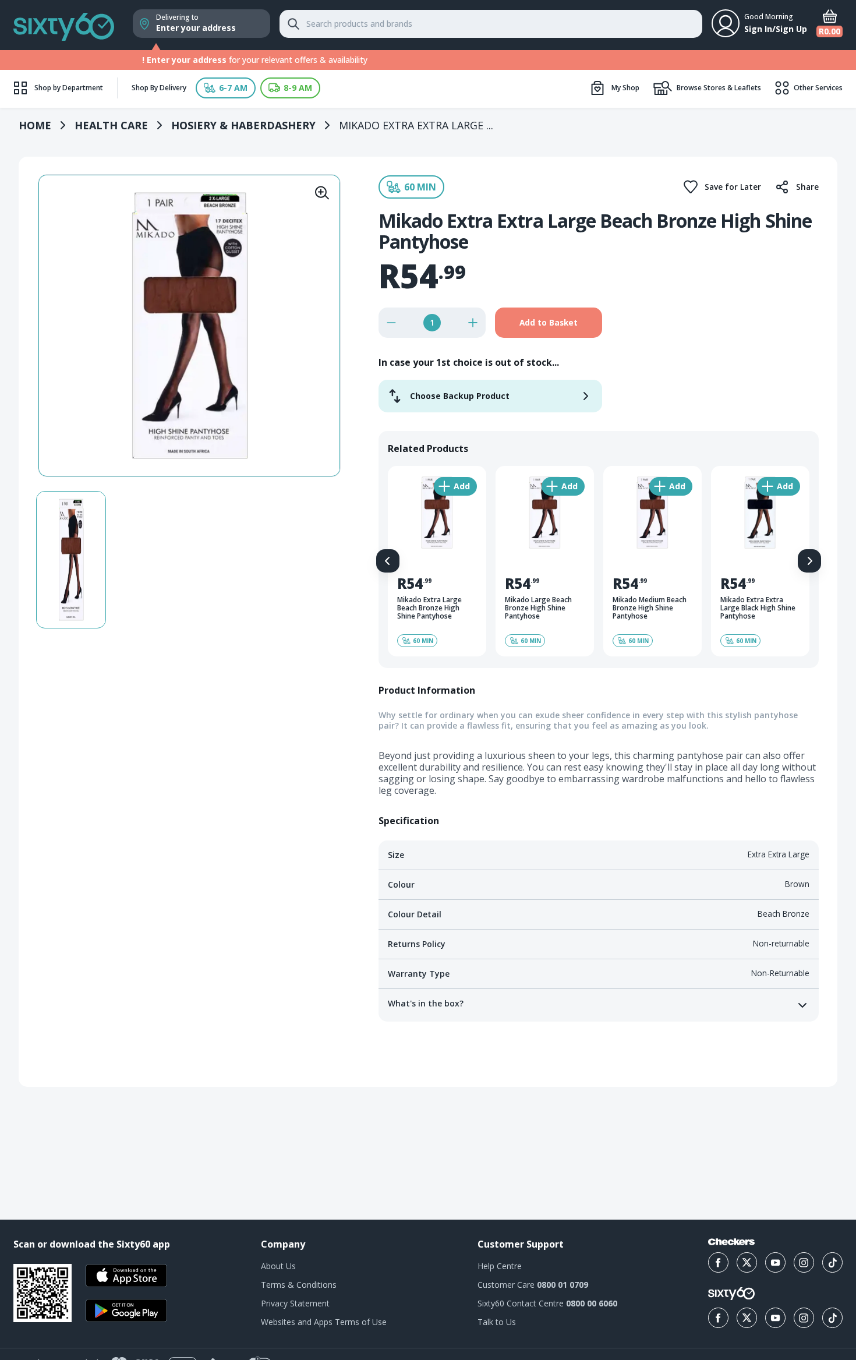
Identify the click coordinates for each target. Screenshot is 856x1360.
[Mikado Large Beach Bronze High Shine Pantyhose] (545, 561)
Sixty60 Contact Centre (547, 1303)
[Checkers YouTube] (775, 1262)
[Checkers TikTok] (832, 1262)
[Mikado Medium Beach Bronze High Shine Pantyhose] (652, 561)
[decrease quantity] (391, 322)
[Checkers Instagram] (804, 1262)
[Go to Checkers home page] (731, 1241)
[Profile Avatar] (726, 23)
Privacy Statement (295, 1303)
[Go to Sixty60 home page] (731, 1294)
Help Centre (499, 1265)
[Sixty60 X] (747, 1318)
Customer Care (532, 1284)
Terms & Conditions (299, 1284)
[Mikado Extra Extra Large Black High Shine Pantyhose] (760, 561)
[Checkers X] (747, 1262)
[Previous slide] (387, 561)
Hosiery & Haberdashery (243, 125)
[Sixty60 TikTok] (832, 1318)
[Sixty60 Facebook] (718, 1318)
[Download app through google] (126, 1310)
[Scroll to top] (833, 1161)
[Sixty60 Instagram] (804, 1318)
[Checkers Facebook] (718, 1262)
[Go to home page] (63, 25)
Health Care (111, 125)
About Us (278, 1265)
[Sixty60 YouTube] (775, 1318)
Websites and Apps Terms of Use (324, 1321)
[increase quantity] (473, 322)
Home (35, 125)
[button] (226, 87)
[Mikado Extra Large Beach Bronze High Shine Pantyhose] (437, 561)
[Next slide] (809, 561)
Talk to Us (496, 1321)
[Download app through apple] (126, 1275)
